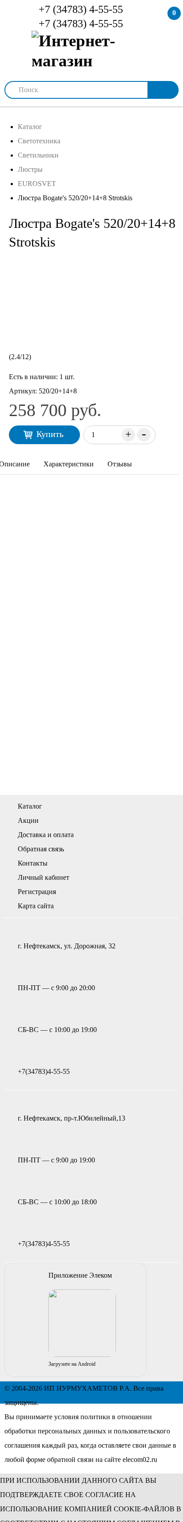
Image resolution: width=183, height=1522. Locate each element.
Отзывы (119, 464)
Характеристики (69, 464)
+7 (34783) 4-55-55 (79, 9)
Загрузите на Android (71, 1364)
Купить (50, 434)
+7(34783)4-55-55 (44, 1071)
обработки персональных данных (55, 1431)
